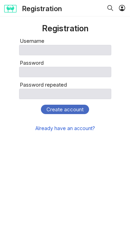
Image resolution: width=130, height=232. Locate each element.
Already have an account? (65, 128)
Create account (65, 109)
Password (32, 62)
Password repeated (43, 84)
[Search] (110, 9)
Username (32, 41)
